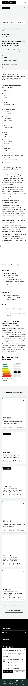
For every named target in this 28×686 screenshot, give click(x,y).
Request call (17, 683)
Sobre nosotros (6, 628)
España (3, 28)
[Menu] (25, 3)
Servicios (4, 632)
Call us (5, 683)
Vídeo (12, 22)
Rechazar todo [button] (19, 672)
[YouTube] (12, 647)
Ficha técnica (7, 55)
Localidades (5, 636)
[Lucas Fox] (9, 2)
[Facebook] (3, 647)
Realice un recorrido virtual (14, 255)
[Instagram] (9, 647)
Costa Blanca (9, 28)
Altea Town (19, 28)
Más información (6, 656)
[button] (23, 406)
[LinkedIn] (6, 647)
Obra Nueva (5, 639)
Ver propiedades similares (10, 64)
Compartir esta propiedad (10, 60)
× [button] (24, 650)
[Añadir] (24, 8)
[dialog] (14, 663)
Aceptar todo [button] (8, 672)
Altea (15, 28)
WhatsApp (11, 683)
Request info (23, 683)
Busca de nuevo (8, 67)
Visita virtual (20, 22)
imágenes (5, 22)
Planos (5, 57)
